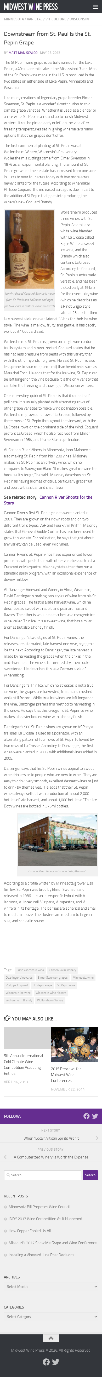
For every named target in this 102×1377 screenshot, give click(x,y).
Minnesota (14, 19)
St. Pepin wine (66, 985)
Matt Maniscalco (23, 53)
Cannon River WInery (62, 970)
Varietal (34, 19)
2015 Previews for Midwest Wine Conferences (66, 1074)
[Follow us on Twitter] (95, 1116)
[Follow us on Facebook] (86, 1116)
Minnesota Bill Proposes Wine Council (39, 1206)
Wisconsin (79, 19)
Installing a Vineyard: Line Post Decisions (41, 1255)
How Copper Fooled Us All (30, 1231)
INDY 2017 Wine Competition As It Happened (45, 1219)
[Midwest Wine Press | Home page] (40, 6)
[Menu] (95, 6)
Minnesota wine (83, 977)
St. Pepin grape (42, 985)
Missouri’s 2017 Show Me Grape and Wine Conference (53, 1243)
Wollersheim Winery (50, 1000)
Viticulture (56, 19)
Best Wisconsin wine (30, 970)
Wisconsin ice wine (18, 993)
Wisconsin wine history (51, 993)
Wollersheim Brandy (19, 1000)
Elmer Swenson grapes (53, 977)
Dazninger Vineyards (19, 977)
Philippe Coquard (17, 985)
